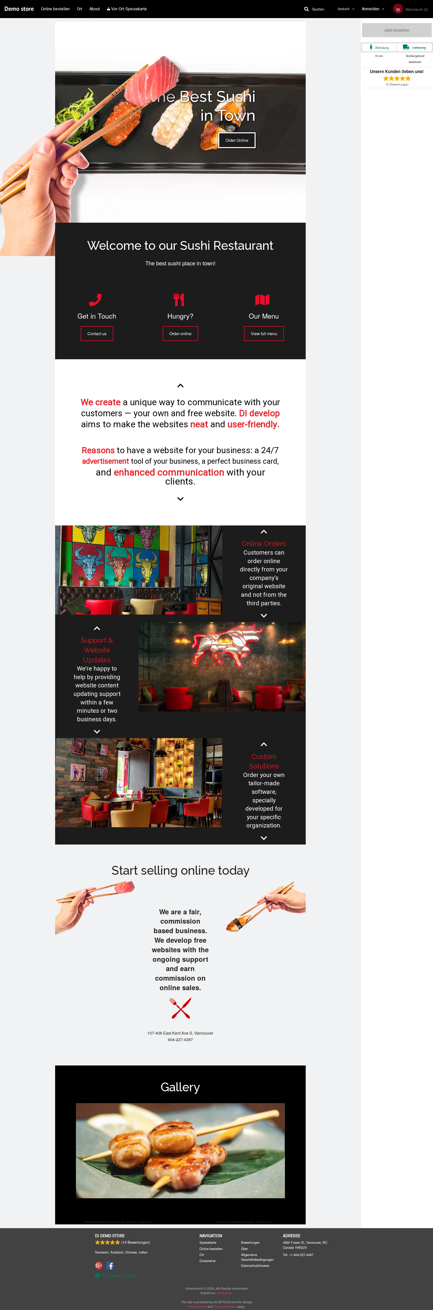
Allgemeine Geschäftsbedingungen (257, 1257)
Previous (72, 1150)
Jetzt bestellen (397, 30)
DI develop (224, 1293)
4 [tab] (187, 1207)
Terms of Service (225, 1306)
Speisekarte (207, 1242)
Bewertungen (250, 1242)
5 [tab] (195, 1207)
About (94, 9)
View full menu (264, 333)
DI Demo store (110, 1235)
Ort (79, 9)
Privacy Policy (197, 1306)
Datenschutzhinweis (255, 1265)
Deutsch (344, 9)
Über (244, 1248)
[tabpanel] (180, 1150)
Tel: (298, 1254)
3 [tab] (180, 1207)
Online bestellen (55, 9)
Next (282, 1150)
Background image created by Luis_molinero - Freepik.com (118, 1222)
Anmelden (370, 9)
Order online (180, 333)
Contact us (96, 333)
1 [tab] (165, 1207)
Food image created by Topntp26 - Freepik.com (243, 1222)
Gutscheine (207, 1260)
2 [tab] (172, 1207)
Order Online (237, 140)
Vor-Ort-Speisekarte (128, 9)
